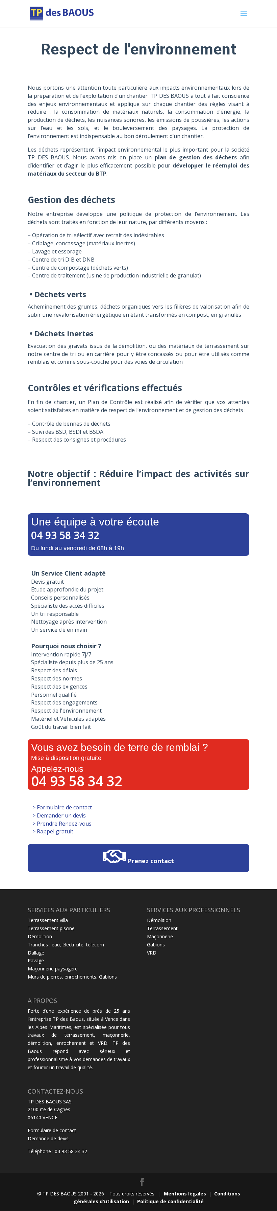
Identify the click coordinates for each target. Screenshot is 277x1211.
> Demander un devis (58, 815)
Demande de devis (48, 1138)
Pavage (36, 960)
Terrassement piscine (51, 928)
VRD (151, 952)
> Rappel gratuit (52, 831)
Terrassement (162, 928)
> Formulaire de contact (61, 807)
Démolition (40, 936)
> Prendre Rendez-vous (61, 823)
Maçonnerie (160, 936)
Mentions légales (185, 1193)
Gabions (156, 944)
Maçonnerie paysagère (53, 968)
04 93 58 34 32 (65, 535)
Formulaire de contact (52, 1130)
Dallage (36, 952)
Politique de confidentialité (170, 1201)
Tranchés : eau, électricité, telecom (66, 944)
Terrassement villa (48, 920)
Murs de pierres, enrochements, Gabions (72, 976)
